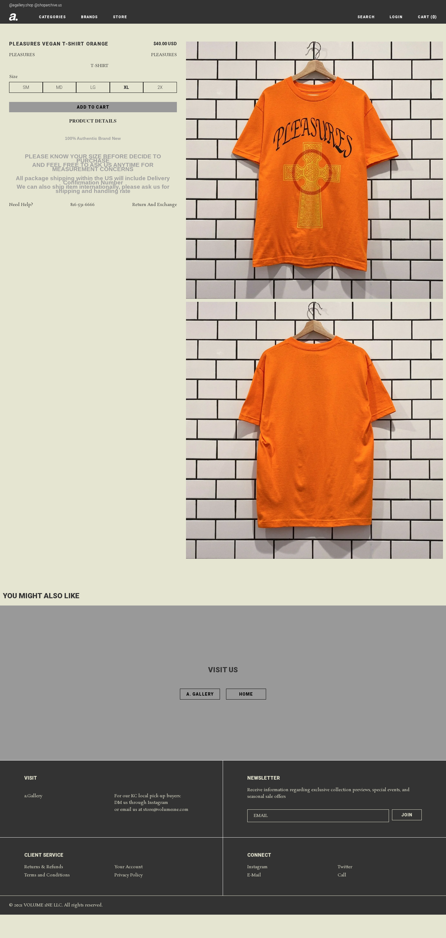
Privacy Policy (128, 875)
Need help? (21, 205)
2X (160, 87)
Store (120, 17)
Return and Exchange (154, 205)
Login (396, 17)
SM (26, 87)
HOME (246, 694)
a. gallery (200, 694)
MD (59, 87)
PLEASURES (164, 55)
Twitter (345, 867)
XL (126, 87)
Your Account (128, 867)
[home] (13, 17)
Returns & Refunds (43, 867)
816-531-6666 (82, 205)
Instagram (257, 867)
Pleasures (22, 55)
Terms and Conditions (47, 875)
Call (342, 875)
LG (93, 87)
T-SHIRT (99, 66)
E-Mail (254, 875)
